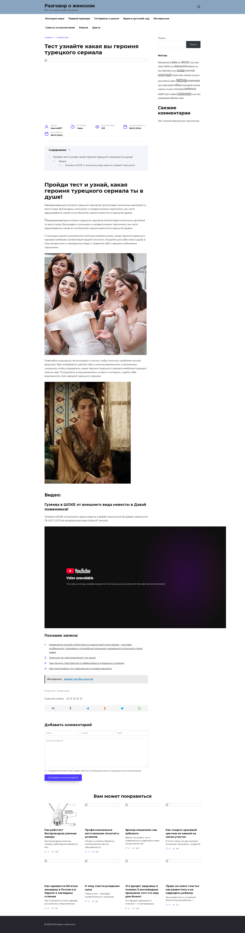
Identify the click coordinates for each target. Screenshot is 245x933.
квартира (166, 70)
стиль (194, 94)
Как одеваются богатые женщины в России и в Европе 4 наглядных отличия (61, 891)
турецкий (64, 691)
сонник (184, 93)
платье (196, 85)
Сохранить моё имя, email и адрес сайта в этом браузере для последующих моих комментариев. (94, 771)
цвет (181, 98)
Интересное (161, 18)
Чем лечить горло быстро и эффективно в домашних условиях (86, 663)
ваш (174, 62)
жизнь (191, 66)
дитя (166, 66)
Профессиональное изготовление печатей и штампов (102, 833)
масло (166, 81)
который (165, 74)
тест (198, 94)
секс (167, 94)
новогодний (168, 85)
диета (160, 66)
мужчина (193, 80)
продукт (170, 89)
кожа (181, 70)
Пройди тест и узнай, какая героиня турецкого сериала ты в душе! (93, 157)
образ (178, 84)
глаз (192, 62)
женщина (180, 66)
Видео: (63, 161)
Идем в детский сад (136, 18)
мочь (181, 79)
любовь (187, 75)
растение (179, 89)
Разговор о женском (70, 5)
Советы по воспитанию (60, 27)
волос (185, 62)
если (172, 66)
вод (179, 62)
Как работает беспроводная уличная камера (60, 833)
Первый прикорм (79, 18)
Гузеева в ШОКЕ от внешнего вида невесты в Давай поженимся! (100, 165)
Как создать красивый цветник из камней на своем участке (181, 833)
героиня (50, 691)
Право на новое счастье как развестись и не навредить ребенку (182, 889)
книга (174, 71)
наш (160, 85)
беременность (164, 62)
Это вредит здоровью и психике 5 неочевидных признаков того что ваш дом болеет (142, 891)
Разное (83, 27)
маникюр (195, 75)
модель (173, 81)
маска (160, 81)
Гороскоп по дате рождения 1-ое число (72, 657)
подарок (162, 89)
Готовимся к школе (106, 18)
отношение (187, 85)
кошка (175, 75)
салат (161, 94)
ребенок (190, 88)
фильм (175, 97)
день (196, 62)
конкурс (190, 70)
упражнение (164, 98)
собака (173, 94)
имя (159, 71)
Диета (96, 27)
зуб (196, 66)
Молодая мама (54, 18)
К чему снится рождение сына (102, 888)
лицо (181, 75)
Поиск (162, 38)
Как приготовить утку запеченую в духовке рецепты (80, 668)
